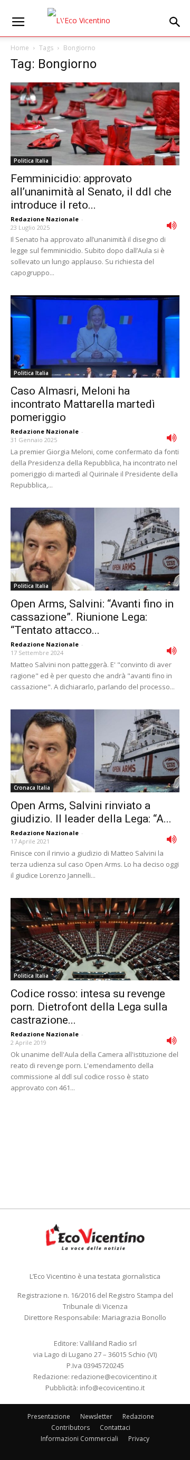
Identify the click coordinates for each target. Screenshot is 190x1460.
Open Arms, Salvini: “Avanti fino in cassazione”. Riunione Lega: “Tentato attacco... (92, 617)
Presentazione (48, 1416)
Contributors (70, 1427)
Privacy (138, 1438)
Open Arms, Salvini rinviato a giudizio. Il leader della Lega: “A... (91, 812)
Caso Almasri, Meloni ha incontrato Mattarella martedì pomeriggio (83, 404)
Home (20, 47)
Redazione (138, 1416)
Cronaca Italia (32, 787)
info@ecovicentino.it (112, 1387)
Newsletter (96, 1416)
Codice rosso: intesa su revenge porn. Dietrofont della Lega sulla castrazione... (89, 1006)
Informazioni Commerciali (79, 1438)
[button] (175, 22)
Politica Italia (31, 160)
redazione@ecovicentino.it (114, 1376)
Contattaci (115, 1427)
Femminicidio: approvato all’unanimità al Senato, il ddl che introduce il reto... (91, 191)
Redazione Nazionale (45, 219)
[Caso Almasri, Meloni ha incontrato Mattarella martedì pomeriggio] (95, 336)
